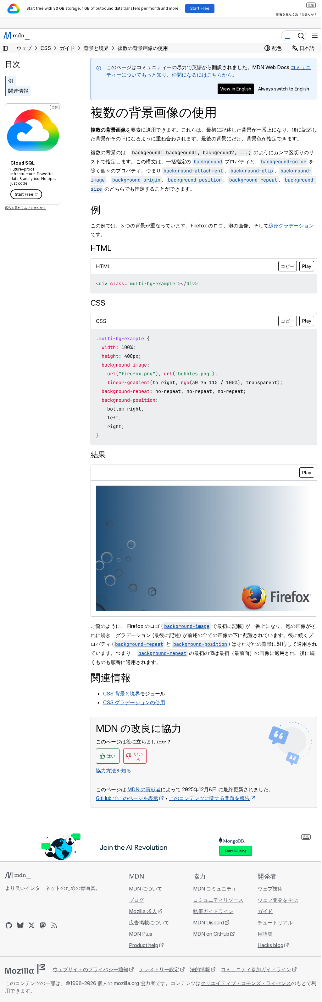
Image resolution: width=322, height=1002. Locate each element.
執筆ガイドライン (213, 911)
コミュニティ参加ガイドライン (256, 969)
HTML (101, 248)
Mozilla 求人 (143, 911)
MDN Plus (140, 934)
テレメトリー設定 (159, 969)
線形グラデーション (291, 225)
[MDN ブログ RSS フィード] (54, 925)
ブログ (136, 900)
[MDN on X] (31, 925)
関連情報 (18, 91)
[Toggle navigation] (315, 36)
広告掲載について (149, 922)
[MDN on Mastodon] (43, 925)
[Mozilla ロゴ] (25, 969)
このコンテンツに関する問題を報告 (209, 798)
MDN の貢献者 (144, 789)
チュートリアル (275, 922)
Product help (143, 945)
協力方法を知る (113, 770)
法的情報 (200, 969)
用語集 (265, 934)
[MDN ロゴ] (18, 875)
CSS (98, 303)
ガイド (265, 911)
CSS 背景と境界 (121, 693)
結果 (98, 454)
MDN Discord (208, 922)
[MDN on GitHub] (9, 925)
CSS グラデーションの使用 (134, 702)
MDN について (145, 888)
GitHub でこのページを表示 (127, 798)
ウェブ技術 (270, 888)
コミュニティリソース (218, 900)
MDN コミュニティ (214, 888)
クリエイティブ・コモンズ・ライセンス (246, 983)
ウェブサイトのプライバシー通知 (90, 969)
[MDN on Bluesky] (20, 925)
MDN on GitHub (211, 934)
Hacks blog (270, 945)
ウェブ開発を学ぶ (278, 900)
